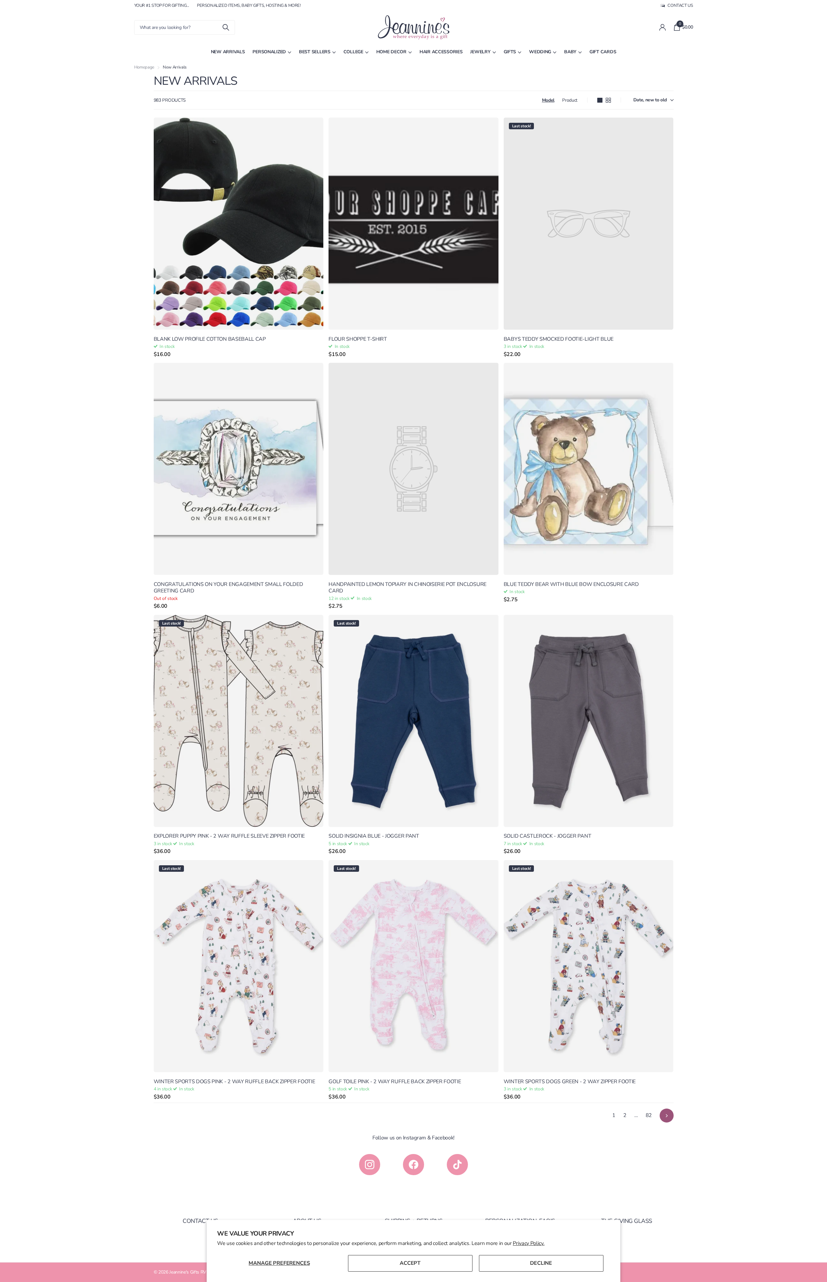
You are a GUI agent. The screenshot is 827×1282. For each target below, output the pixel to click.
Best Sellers (314, 52)
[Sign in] (662, 27)
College (353, 52)
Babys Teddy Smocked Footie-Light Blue (559, 339)
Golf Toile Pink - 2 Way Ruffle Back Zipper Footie (395, 1081)
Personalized (269, 52)
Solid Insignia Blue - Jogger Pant (374, 836)
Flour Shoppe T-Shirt (358, 339)
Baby (570, 52)
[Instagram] (369, 1164)
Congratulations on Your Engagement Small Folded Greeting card (228, 587)
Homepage (144, 67)
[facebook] (413, 1164)
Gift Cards (602, 52)
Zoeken (226, 27)
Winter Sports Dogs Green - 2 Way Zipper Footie (570, 1081)
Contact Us (200, 1221)
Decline (541, 1263)
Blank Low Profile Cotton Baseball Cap (210, 339)
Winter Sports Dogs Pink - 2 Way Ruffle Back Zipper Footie (234, 1081)
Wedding (540, 52)
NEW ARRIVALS (228, 52)
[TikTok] (457, 1164)
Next (667, 1116)
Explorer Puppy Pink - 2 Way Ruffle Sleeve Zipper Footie (229, 836)
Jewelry (480, 52)
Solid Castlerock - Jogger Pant (547, 836)
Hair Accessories (441, 52)
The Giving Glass (626, 1221)
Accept (410, 1263)
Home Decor (391, 52)
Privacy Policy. (528, 1243)
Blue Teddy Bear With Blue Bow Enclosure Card (571, 584)
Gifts (510, 52)
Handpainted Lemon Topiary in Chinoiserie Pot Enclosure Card (407, 587)
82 (649, 1115)
